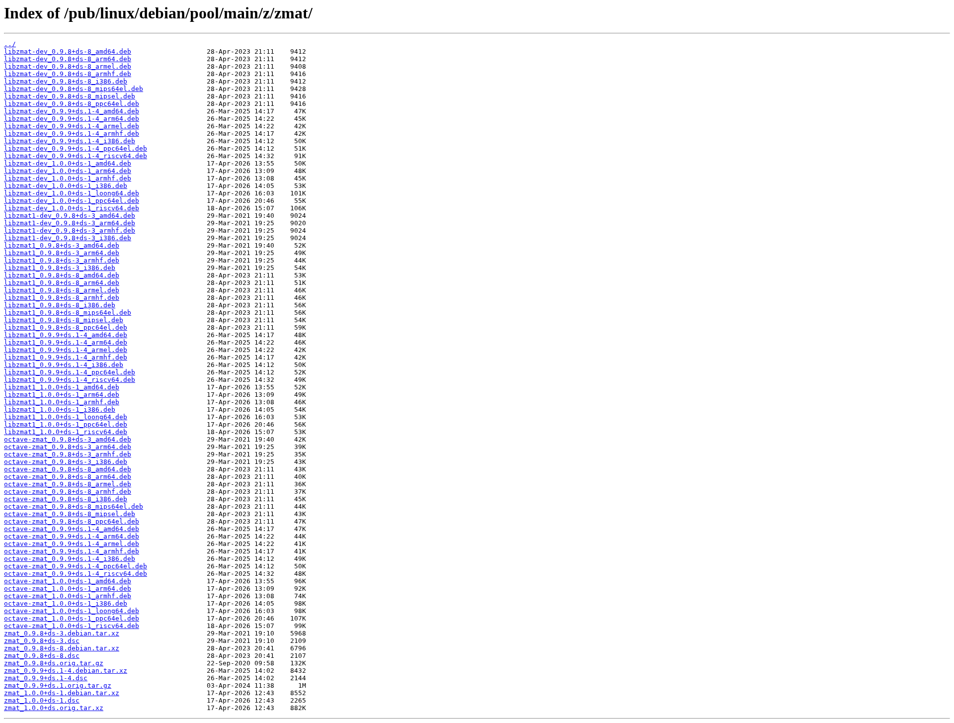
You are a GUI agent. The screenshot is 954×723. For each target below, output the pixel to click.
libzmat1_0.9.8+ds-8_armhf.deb (61, 297)
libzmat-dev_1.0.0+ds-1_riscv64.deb (71, 208)
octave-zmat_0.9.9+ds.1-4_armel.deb (71, 543)
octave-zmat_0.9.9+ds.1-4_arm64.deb (71, 536)
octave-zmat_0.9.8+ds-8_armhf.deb (67, 491)
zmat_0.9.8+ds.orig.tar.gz (53, 663)
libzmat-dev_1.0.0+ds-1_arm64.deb (67, 171)
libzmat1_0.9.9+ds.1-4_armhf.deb (65, 357)
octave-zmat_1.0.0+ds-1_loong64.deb (71, 611)
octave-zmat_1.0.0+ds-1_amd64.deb (67, 581)
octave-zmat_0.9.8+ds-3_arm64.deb (67, 447)
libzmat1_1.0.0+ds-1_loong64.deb (65, 417)
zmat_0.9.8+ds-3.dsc (42, 640)
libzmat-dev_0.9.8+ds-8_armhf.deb (67, 74)
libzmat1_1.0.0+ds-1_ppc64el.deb (65, 424)
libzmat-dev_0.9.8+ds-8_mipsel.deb (69, 96)
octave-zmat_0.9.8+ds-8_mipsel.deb (69, 514)
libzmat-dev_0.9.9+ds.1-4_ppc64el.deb (75, 148)
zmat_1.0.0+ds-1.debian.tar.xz (61, 693)
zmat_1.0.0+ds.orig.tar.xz (53, 708)
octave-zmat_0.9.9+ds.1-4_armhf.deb (71, 551)
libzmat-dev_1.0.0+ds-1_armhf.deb (67, 178)
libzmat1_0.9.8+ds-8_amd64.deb (61, 275)
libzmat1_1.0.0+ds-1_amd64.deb (61, 387)
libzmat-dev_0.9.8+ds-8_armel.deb (67, 66)
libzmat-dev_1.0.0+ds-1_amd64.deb (67, 163)
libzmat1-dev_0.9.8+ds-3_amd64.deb (69, 215)
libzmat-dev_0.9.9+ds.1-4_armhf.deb (71, 133)
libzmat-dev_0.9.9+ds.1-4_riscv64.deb (75, 156)
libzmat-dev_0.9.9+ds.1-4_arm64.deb (71, 118)
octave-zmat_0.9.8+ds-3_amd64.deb (67, 439)
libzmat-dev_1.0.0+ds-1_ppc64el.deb (71, 200)
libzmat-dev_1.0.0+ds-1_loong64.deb (71, 193)
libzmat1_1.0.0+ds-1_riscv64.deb (65, 432)
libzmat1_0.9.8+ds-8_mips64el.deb (67, 312)
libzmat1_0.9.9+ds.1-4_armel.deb (65, 350)
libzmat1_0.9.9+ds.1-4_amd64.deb (65, 335)
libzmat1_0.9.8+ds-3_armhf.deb (61, 260)
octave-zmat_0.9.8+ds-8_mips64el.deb (73, 506)
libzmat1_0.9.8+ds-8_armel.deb (61, 290)
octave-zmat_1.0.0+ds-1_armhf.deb (67, 596)
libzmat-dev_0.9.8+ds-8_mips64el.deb (73, 88)
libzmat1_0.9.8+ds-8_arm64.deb (61, 282)
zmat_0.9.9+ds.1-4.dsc (45, 678)
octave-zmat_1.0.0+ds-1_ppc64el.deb (71, 618)
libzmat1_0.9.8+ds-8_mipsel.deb (63, 320)
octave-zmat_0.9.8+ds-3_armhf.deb (67, 454)
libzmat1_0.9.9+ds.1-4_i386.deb (63, 364)
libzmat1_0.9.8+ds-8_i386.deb (59, 305)
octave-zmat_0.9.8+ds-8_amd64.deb (67, 469)
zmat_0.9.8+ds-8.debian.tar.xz (61, 648)
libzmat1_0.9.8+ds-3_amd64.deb (61, 245)
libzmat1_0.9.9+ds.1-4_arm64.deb (65, 342)
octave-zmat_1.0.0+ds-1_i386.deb (65, 603)
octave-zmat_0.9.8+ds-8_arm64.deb (67, 476)
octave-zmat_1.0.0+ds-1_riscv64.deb (71, 626)
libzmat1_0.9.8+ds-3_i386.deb (59, 267)
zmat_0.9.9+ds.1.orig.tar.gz (57, 685)
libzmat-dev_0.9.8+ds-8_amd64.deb (67, 51)
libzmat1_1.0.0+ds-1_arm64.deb (61, 394)
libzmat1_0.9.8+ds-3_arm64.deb (61, 253)
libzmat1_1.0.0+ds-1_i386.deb (59, 409)
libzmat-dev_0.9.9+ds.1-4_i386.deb (69, 141)
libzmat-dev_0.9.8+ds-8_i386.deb (65, 81)
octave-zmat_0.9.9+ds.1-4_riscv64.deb (75, 573)
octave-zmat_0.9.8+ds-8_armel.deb (67, 484)
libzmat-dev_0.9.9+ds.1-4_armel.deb (71, 126)
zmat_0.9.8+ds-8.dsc (42, 655)
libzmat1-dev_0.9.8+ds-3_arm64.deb (69, 223)
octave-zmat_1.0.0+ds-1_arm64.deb (67, 588)
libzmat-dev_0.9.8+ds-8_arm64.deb (67, 59)
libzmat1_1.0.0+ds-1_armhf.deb (61, 402)
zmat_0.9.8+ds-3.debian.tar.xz (61, 633)
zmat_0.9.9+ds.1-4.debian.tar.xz (65, 670)
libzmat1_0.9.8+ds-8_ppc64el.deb (65, 327)
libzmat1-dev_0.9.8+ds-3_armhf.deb (69, 230)
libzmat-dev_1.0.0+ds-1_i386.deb (65, 185)
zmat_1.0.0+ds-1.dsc (42, 700)
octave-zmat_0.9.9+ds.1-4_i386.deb (69, 558)
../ (10, 44)
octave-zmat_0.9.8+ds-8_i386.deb (65, 499)
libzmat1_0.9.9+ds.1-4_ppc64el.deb (69, 372)
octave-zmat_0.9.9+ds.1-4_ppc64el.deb (75, 566)
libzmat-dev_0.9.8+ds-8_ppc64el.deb (71, 103)
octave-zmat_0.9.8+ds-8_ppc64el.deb (71, 521)
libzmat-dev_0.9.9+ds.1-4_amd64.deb (71, 111)
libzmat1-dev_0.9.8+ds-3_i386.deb (67, 238)
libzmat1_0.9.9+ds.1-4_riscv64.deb (69, 379)
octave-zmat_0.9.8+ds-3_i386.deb (65, 461)
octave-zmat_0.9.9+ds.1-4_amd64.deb (71, 529)
